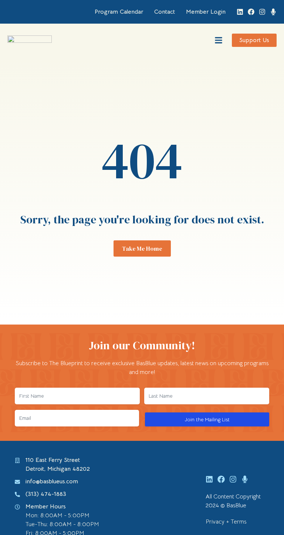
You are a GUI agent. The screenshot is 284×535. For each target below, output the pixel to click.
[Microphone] (273, 11)
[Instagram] (262, 11)
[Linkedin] (240, 11)
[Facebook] (251, 11)
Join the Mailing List (207, 419)
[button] (218, 40)
